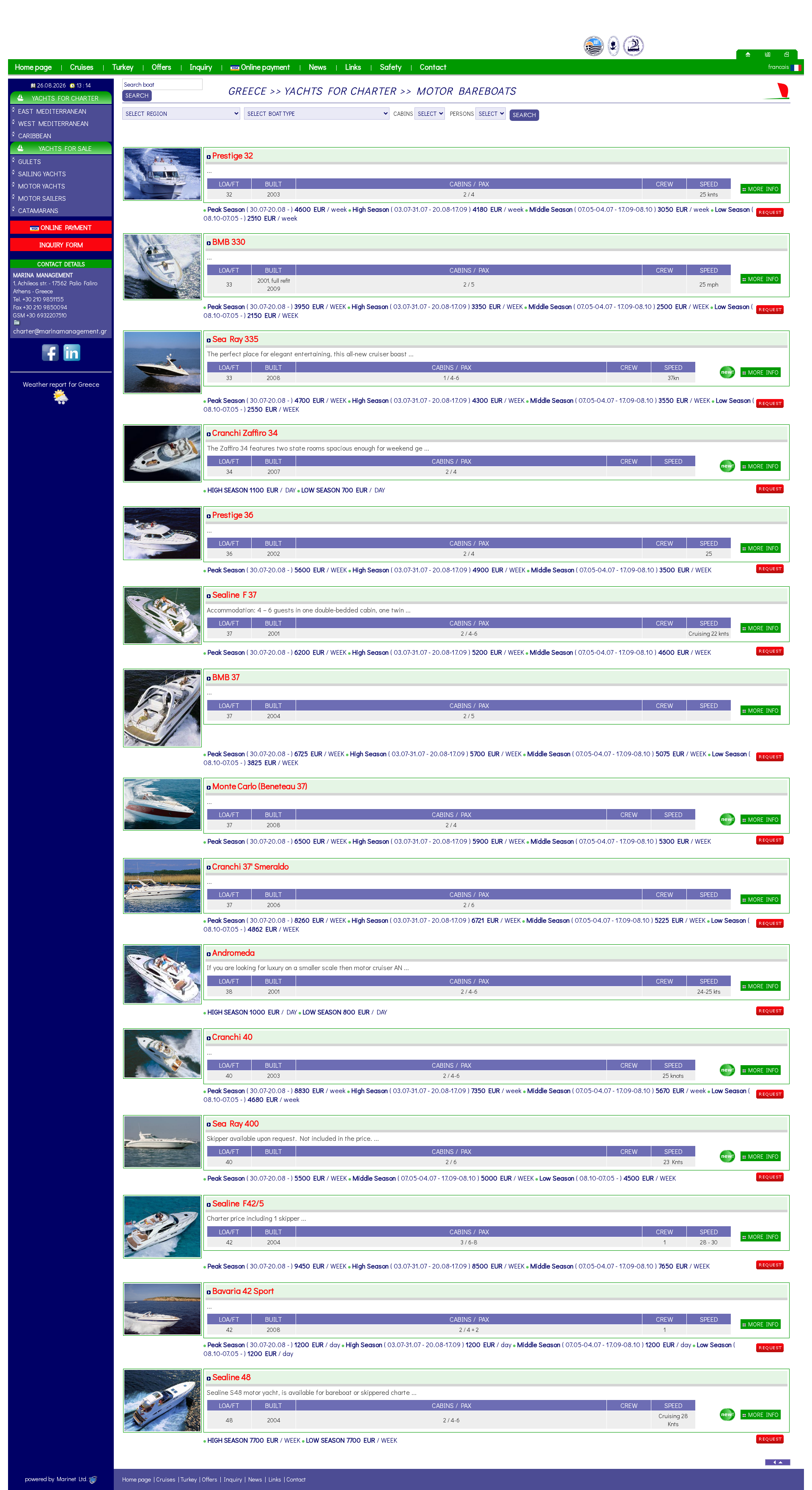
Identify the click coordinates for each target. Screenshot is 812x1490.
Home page (33, 67)
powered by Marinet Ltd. (57, 1479)
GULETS (29, 161)
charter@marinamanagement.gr (60, 330)
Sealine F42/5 (238, 1202)
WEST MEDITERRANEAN (53, 123)
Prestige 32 (232, 155)
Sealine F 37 (234, 594)
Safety (390, 67)
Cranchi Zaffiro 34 (245, 432)
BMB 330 (228, 241)
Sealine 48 (231, 1376)
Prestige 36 (232, 514)
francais (778, 67)
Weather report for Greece (61, 384)
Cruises (81, 67)
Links (353, 67)
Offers (161, 67)
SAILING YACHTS (42, 173)
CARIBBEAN (34, 135)
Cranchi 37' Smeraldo (250, 866)
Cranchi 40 (232, 1036)
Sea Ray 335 (235, 338)
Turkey (122, 67)
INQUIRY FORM (61, 244)
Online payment (264, 67)
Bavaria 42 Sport (243, 1290)
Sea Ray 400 (235, 1123)
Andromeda (233, 952)
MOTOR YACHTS (41, 185)
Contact (433, 67)
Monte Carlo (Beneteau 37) (259, 785)
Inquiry (201, 67)
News (317, 67)
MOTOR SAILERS (42, 198)
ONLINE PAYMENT (65, 227)
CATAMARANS (38, 210)
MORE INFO (762, 189)
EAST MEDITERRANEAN (52, 111)
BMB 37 (225, 676)
